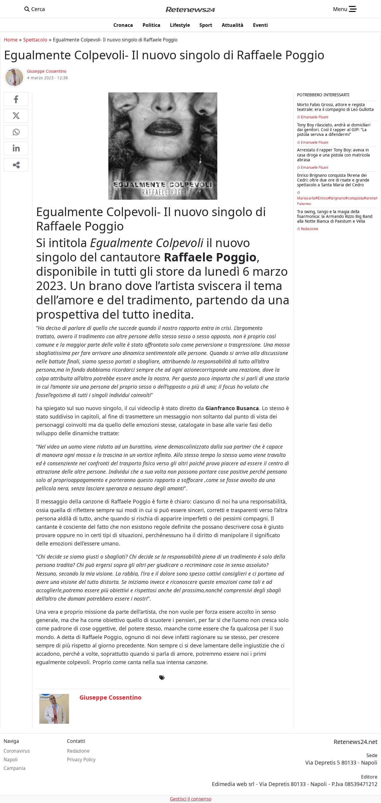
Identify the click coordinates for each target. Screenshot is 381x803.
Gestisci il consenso (190, 799)
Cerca (37, 9)
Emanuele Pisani (314, 116)
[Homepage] (190, 9)
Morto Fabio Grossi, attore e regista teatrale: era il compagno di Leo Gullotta (335, 107)
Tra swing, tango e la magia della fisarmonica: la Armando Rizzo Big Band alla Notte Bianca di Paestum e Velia (334, 216)
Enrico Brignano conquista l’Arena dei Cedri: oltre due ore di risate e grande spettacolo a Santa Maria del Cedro (333, 180)
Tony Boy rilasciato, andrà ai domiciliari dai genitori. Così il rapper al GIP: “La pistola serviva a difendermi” (333, 130)
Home (11, 39)
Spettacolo (35, 39)
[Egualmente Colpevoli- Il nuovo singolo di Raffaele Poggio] (16, 99)
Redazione (309, 228)
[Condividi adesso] (16, 165)
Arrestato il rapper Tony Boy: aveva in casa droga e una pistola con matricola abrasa (333, 155)
